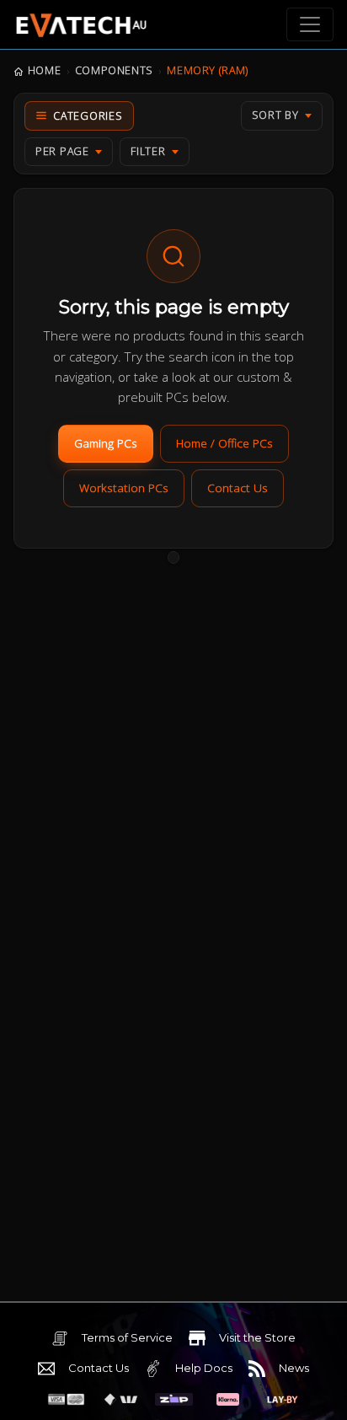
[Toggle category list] (79, 116)
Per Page (62, 151)
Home (44, 70)
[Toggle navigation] (310, 24)
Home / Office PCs (224, 443)
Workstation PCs (123, 488)
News (294, 1367)
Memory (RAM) (207, 70)
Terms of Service (127, 1337)
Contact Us (237, 488)
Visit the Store (257, 1337)
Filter (148, 151)
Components (114, 70)
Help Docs (203, 1367)
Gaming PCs (105, 443)
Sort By (275, 115)
